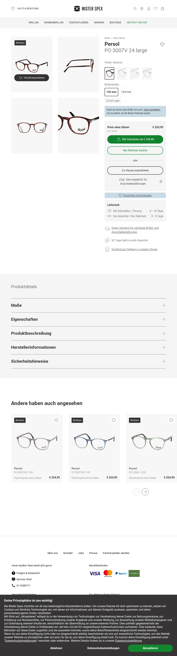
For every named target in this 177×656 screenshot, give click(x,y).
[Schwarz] (147, 73)
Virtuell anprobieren (34, 77)
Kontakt (68, 553)
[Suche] (134, 8)
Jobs (81, 553)
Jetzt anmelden (151, 109)
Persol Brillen (119, 38)
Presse (93, 553)
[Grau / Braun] (134, 73)
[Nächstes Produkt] (145, 491)
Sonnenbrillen (53, 22)
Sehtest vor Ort (137, 22)
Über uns (53, 553)
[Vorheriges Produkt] (136, 491)
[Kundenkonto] (148, 8)
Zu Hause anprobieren (135, 170)
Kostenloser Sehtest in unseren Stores (134, 249)
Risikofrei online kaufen (137, 195)
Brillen (34, 22)
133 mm (126, 92)
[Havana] (109, 73)
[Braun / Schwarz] (122, 73)
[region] (88, 452)
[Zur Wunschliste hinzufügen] (162, 44)
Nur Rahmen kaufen (135, 150)
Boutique (115, 22)
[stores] (141, 8)
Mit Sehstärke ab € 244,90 (138, 139)
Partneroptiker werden (116, 553)
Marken (99, 22)
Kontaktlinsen (78, 22)
